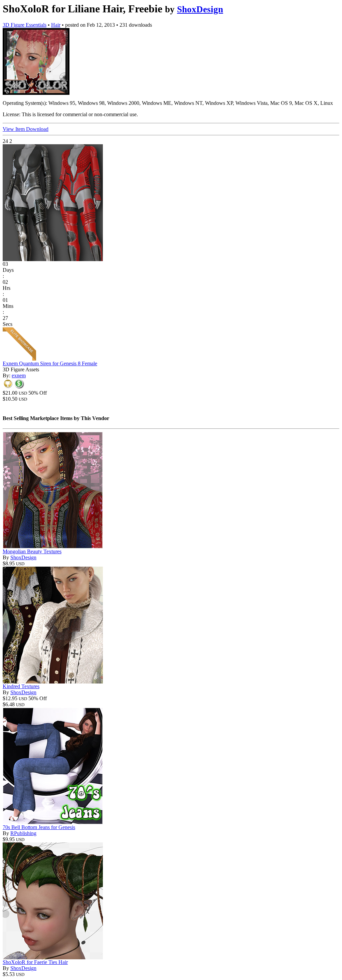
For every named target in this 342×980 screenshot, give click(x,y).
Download (37, 129)
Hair (55, 25)
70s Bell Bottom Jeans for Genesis (39, 827)
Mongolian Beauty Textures (32, 551)
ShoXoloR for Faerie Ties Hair (35, 962)
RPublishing (23, 833)
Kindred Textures (21, 686)
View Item (14, 129)
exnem (19, 375)
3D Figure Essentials (24, 25)
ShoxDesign (200, 9)
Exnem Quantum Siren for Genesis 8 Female (50, 363)
